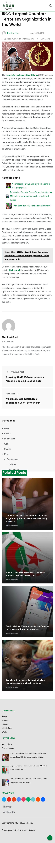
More (6, 454)
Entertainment (13, 459)
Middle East (9, 439)
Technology (14, 469)
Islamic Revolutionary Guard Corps (22, 75)
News (6, 428)
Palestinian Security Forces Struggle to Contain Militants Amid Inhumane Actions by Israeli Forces (31, 196)
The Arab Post (10, 337)
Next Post (10, 393)
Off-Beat (12, 464)
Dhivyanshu (13, 526)
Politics (7, 433)
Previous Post (17, 371)
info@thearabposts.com (24, 830)
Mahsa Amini (15, 270)
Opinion (7, 449)
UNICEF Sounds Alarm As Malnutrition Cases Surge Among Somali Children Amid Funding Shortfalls (26, 518)
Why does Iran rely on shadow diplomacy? (32, 206)
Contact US (9, 812)
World (6, 444)
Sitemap (7, 806)
